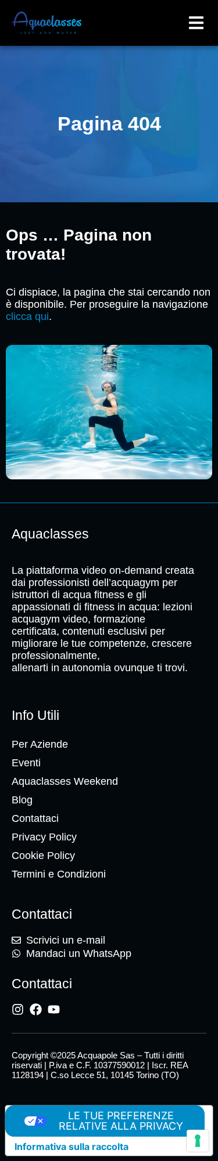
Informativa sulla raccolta (71, 1146)
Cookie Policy (43, 855)
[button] (196, 23)
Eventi (26, 763)
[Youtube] (54, 1009)
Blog (22, 800)
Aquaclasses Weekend (65, 781)
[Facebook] (36, 1009)
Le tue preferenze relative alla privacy (121, 1120)
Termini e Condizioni (59, 874)
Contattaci (35, 818)
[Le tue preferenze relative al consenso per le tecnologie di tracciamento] (198, 1141)
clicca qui (27, 316)
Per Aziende (40, 744)
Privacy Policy (44, 837)
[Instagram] (18, 1009)
